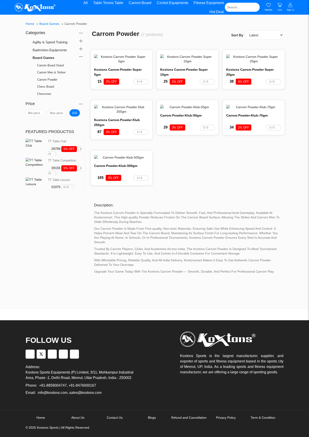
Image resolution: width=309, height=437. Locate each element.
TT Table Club (57, 141)
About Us (77, 417)
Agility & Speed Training (50, 42)
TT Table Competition (62, 160)
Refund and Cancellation (189, 417)
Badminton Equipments (50, 50)
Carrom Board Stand (50, 65)
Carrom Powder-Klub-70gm (247, 115)
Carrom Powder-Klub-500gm (115, 166)
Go (74, 113)
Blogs (152, 417)
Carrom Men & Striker (51, 72)
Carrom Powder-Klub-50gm (181, 115)
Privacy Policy (226, 417)
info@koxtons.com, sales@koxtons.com (70, 393)
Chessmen (44, 94)
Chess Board (45, 86)
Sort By (237, 35)
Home (30, 24)
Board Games (49, 24)
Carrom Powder (47, 79)
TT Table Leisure (59, 180)
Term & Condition (263, 417)
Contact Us (115, 417)
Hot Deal (216, 12)
